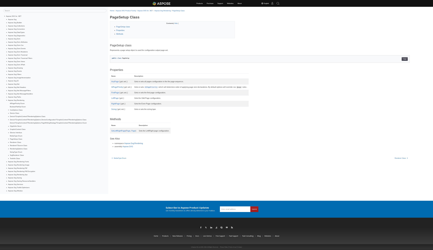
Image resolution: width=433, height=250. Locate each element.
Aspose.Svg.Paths (14, 97)
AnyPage (115, 82)
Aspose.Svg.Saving (15, 178)
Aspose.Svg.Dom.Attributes (18, 42)
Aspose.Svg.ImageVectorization (19, 78)
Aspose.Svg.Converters (16, 29)
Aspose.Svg (12, 19)
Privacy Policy (224, 247)
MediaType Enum (16, 136)
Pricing (189, 236)
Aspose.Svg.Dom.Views (16, 61)
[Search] (278, 3)
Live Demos (207, 236)
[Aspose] (161, 3)
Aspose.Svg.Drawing (15, 68)
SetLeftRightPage (118, 131)
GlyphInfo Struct (15, 126)
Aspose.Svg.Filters (14, 74)
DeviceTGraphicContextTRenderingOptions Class (27, 116)
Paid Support (233, 236)
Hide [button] (176, 23)
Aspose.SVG (128, 146)
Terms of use (232, 247)
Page (128, 131)
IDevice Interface (16, 132)
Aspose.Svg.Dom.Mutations (18, 52)
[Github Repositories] (226, 227)
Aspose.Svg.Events (15, 71)
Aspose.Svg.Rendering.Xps (18, 175)
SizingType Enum (16, 152)
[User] (272, 3)
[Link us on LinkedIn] (211, 227)
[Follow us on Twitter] (206, 227)
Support (220, 3)
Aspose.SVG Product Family (126, 11)
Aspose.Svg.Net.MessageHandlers (20, 94)
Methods (119, 34)
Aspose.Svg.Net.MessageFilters (19, 90)
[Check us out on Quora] (221, 227)
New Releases (177, 236)
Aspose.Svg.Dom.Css (15, 45)
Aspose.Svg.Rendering (16, 100)
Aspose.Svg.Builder (15, 23)
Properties (120, 30)
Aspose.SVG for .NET (13, 16)
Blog (259, 236)
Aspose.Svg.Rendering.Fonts (18, 162)
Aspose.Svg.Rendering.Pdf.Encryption (21, 171)
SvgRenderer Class (17, 155)
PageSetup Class (16, 139)
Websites (230, 3)
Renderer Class (15, 142)
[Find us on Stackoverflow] (216, 227)
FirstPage (115, 93)
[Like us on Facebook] (200, 227)
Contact (240, 247)
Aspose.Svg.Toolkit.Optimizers (19, 187)
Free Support (220, 236)
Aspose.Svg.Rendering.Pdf (17, 168)
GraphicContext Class (17, 129)
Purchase (210, 3)
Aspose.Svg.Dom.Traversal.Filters (20, 58)
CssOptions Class (16, 110)
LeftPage (115, 98)
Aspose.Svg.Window (15, 191)
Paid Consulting (247, 236)
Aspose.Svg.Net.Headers (17, 87)
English (266, 3)
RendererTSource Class (18, 145)
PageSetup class (123, 27)
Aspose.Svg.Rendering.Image (18, 165)
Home (112, 11)
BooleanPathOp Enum (18, 107)
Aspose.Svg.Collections (16, 26)
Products (199, 3)
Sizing (113, 109)
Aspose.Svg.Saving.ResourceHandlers (22, 181)
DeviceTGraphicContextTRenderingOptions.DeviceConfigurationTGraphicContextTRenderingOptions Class (48, 120)
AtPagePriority (117, 87)
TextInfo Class (15, 158)
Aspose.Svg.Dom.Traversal (17, 55)
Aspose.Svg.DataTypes (16, 32)
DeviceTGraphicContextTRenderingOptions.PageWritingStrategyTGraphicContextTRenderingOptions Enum (48, 123)
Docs (197, 236)
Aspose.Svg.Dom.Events (17, 48)
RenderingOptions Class (18, 149)
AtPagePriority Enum (17, 103)
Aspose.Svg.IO (13, 81)
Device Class (14, 113)
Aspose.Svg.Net (13, 84)
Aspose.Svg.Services (15, 184)
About (239, 3)
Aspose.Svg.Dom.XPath (16, 65)
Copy (404, 59)
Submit (254, 209)
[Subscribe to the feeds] (232, 227)
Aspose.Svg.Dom (14, 39)
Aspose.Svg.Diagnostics (16, 36)
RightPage (115, 104)
